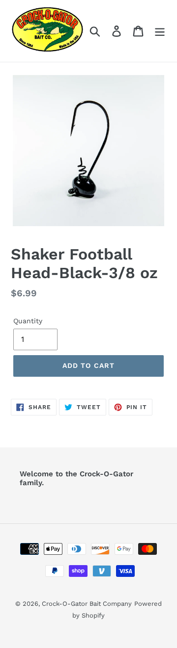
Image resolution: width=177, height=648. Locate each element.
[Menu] (160, 31)
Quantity (27, 321)
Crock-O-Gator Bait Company (87, 603)
